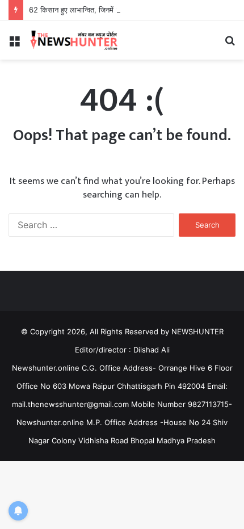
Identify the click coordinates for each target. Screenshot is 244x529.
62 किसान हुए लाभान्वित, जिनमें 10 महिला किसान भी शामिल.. (112, 9)
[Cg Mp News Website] (73, 40)
